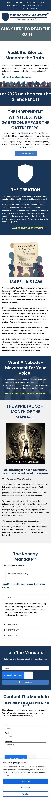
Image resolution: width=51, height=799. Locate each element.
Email (7, 733)
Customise (25, 787)
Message (8, 741)
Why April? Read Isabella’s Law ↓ (16, 77)
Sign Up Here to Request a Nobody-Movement (25, 393)
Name (7, 725)
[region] (25, 779)
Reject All (25, 794)
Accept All (25, 781)
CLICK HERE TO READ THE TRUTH (25, 31)
